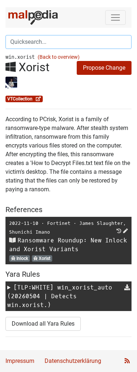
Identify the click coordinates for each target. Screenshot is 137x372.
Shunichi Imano (29, 232)
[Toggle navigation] (115, 17)
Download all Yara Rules (43, 323)
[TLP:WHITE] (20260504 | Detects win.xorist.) (59, 296)
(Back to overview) (59, 57)
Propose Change (104, 67)
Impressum (19, 360)
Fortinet (59, 223)
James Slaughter (101, 223)
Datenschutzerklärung (73, 360)
